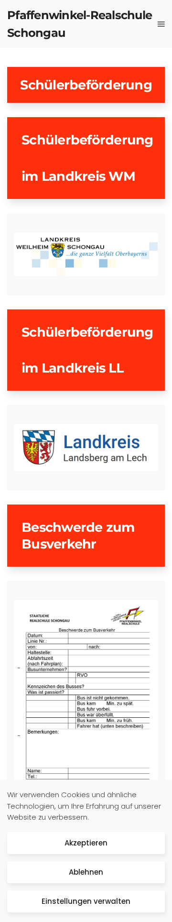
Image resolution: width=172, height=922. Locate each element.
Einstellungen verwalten (86, 901)
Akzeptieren (86, 843)
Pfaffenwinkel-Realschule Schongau (79, 24)
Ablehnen (86, 872)
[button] (161, 24)
